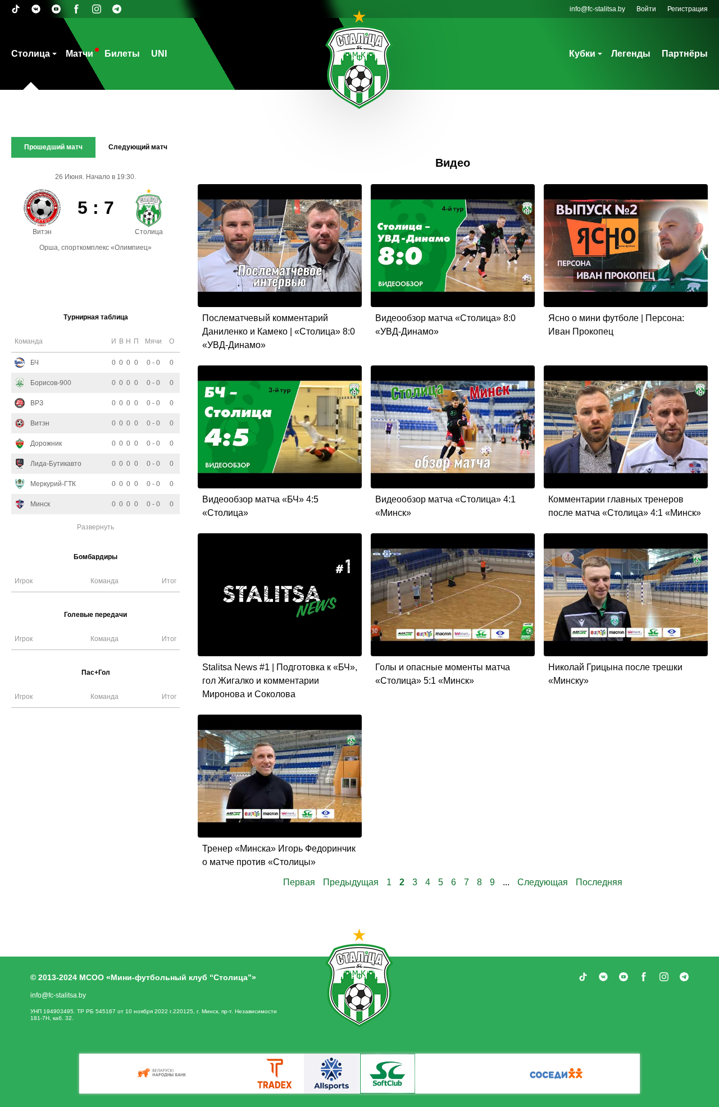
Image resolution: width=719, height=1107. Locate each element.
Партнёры (685, 53)
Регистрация (687, 9)
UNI (159, 53)
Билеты (122, 53)
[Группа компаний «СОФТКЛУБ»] (387, 1074)
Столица (30, 53)
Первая (300, 882)
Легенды (630, 53)
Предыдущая (352, 882)
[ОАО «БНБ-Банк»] (162, 1074)
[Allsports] (331, 1074)
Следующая (543, 882)
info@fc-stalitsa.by (597, 9)
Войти (646, 9)
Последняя (599, 882)
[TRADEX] (275, 1074)
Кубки (582, 53)
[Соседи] (556, 1074)
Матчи (79, 53)
